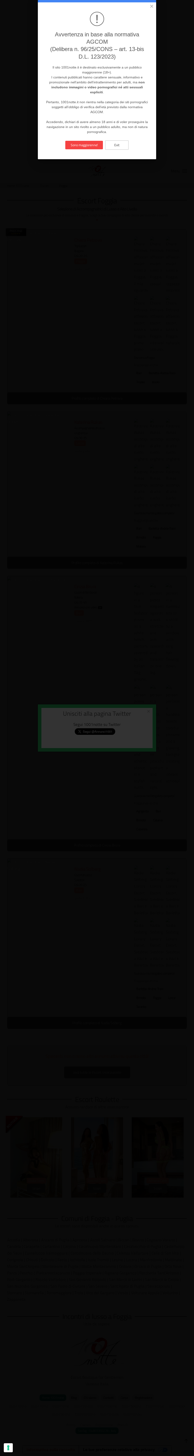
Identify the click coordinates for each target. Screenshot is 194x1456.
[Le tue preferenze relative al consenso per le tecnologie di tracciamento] (8, 1447)
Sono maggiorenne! (84, 144)
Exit (116, 144)
